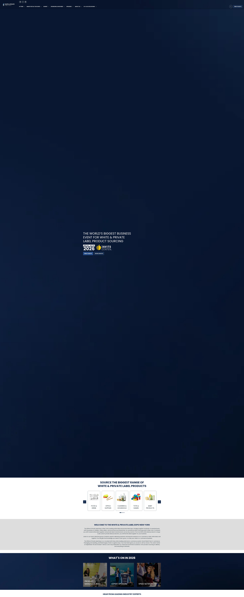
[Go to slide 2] (122, 512)
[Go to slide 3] (123, 512)
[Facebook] (25, 2)
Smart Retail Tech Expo (33, 6)
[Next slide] (159, 501)
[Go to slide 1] (120, 512)
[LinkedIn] (20, 2)
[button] (230, 6)
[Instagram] (23, 2)
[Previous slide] (84, 501)
